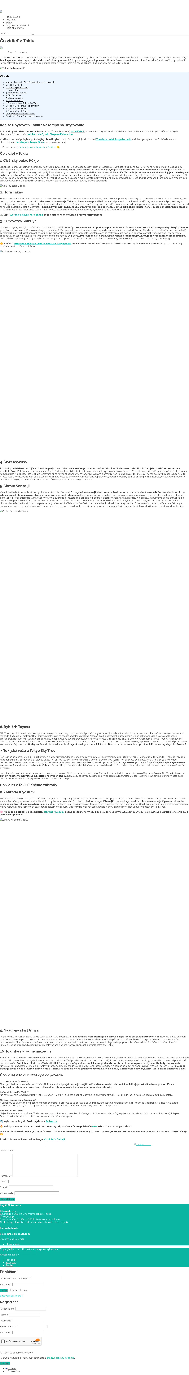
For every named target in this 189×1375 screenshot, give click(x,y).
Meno (4, 1181)
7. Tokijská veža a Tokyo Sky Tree (22, 103)
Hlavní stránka (13, 16)
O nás (21, 1239)
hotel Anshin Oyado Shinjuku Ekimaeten (50, 134)
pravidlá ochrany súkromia (60, 1357)
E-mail (4, 1187)
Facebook (11, 1259)
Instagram (11, 1262)
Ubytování (11, 19)
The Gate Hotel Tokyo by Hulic (113, 139)
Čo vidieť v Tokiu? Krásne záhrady (22, 106)
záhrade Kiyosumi (54, 811)
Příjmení (4, 1314)
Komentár (6, 1175)
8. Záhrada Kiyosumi (16, 108)
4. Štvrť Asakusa (13, 95)
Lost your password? (11, 1295)
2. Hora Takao (12, 90)
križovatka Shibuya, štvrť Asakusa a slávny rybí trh (42, 243)
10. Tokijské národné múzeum (20, 113)
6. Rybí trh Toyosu (14, 100)
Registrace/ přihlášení (17, 25)
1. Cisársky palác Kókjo (17, 87)
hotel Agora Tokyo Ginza (30, 142)
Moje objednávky (15, 27)
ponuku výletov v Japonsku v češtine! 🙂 (38, 147)
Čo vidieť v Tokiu (14, 85)
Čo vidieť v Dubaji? (54, 1139)
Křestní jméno (7, 1308)
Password (6, 1284)
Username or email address (15, 1278)
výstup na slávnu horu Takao (26, 214)
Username (6, 1320)
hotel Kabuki (78, 131)
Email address (8, 1326)
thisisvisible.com (27, 1254)
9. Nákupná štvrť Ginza (17, 111)
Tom (9, 52)
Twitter (9, 1265)
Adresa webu (7, 1193)
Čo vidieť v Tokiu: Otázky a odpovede (24, 116)
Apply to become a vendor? (18, 1352)
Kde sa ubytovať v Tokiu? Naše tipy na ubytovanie (30, 82)
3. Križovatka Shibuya (16, 92)
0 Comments (20, 52)
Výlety (9, 22)
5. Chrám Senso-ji (14, 98)
